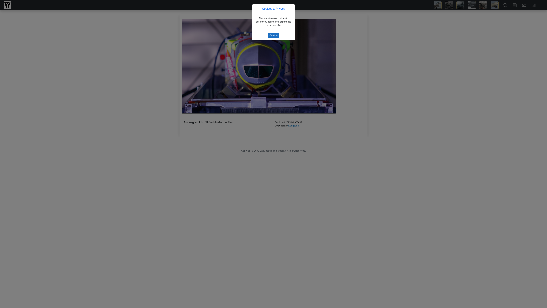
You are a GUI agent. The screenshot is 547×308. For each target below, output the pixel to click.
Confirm (273, 35)
